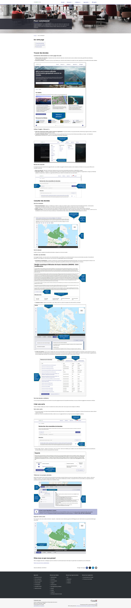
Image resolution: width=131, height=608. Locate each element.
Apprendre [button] (86, 2)
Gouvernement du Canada (88, 577)
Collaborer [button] (77, 2)
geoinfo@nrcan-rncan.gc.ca (39, 605)
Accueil (62, 2)
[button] (87, 568)
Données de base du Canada (56, 593)
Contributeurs (37, 584)
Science (52, 588)
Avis (96, 603)
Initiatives (69, 582)
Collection (69, 581)
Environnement (54, 581)
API (67, 577)
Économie (53, 579)
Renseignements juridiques (56, 586)
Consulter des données (40, 45)
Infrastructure (53, 584)
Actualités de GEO (38, 586)
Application (69, 579)
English (94, 2)
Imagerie (52, 582)
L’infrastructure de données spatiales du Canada (85, 605)
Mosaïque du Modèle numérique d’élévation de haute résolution (60, 513)
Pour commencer (38, 579)
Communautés (37, 582)
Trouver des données (40, 43)
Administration (54, 577)
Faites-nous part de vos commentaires (41, 562)
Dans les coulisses (38, 581)
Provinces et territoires (87, 579)
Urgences (53, 592)
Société (52, 590)
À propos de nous (38, 577)
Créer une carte (39, 46)
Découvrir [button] (69, 2)
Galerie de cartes (38, 588)
